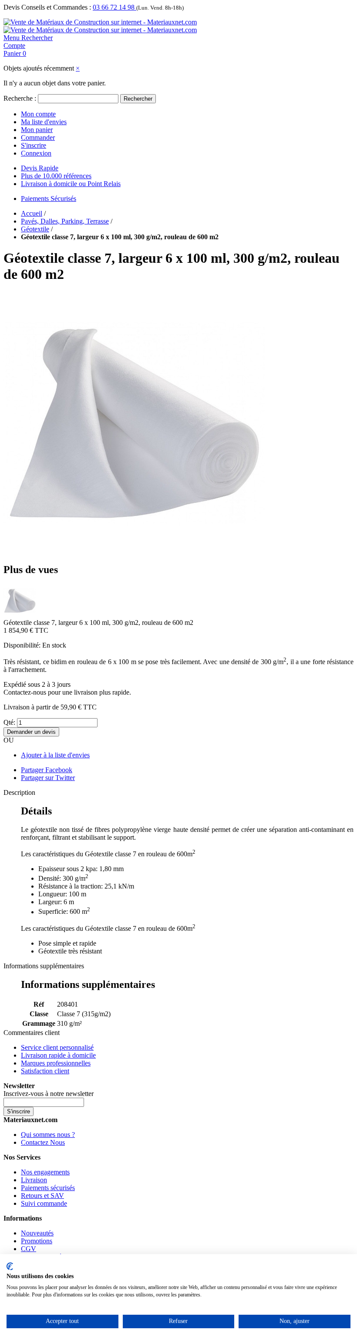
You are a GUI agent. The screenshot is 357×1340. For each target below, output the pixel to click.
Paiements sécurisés (48, 1187)
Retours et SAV (42, 1195)
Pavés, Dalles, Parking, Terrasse (65, 221)
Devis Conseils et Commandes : (47, 7)
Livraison (34, 1180)
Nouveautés (37, 1233)
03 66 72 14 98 (114, 7)
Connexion (36, 153)
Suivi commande (44, 1203)
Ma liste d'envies (44, 122)
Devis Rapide (39, 168)
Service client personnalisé (57, 1047)
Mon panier (37, 129)
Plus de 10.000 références (56, 176)
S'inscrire (33, 145)
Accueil (31, 213)
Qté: (9, 722)
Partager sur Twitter (48, 777)
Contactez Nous (43, 1142)
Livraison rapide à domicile (58, 1055)
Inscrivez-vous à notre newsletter (48, 1093)
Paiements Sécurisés (48, 198)
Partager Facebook (46, 769)
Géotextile (35, 229)
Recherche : (19, 98)
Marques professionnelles (56, 1063)
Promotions (36, 1241)
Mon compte (38, 114)
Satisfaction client (45, 1071)
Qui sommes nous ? (48, 1134)
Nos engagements (45, 1172)
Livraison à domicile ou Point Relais (71, 183)
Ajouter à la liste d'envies (55, 755)
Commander (38, 137)
